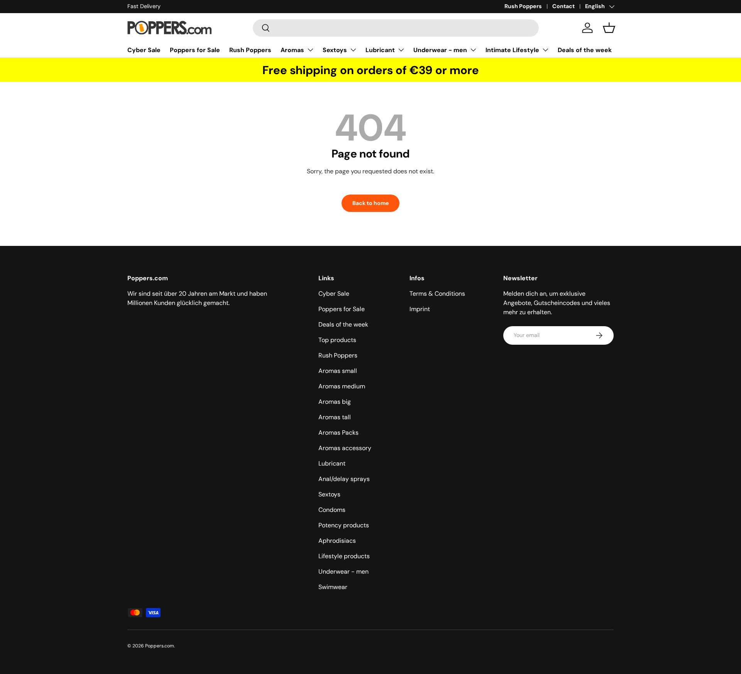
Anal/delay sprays (344, 479)
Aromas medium (341, 386)
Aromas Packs (338, 432)
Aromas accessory (344, 448)
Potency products (343, 525)
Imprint (419, 309)
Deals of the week (585, 50)
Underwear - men (440, 50)
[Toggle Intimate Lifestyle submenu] (545, 49)
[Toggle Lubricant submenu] (401, 49)
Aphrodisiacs (337, 541)
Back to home (370, 203)
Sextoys (335, 50)
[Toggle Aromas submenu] (310, 49)
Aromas (292, 50)
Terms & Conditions (437, 294)
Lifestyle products (344, 556)
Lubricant (380, 50)
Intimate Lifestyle (512, 50)
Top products (337, 340)
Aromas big (334, 402)
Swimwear (332, 587)
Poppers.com (159, 646)
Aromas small (337, 371)
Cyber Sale (144, 50)
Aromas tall (334, 417)
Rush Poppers (523, 6)
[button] (609, 27)
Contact (563, 6)
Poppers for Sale (195, 50)
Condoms (331, 510)
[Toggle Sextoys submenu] (353, 49)
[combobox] (396, 28)
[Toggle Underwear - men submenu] (473, 49)
